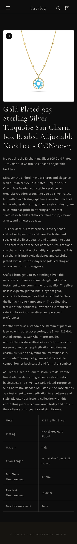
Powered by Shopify (51, 534)
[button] (8, 8)
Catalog (28, 534)
